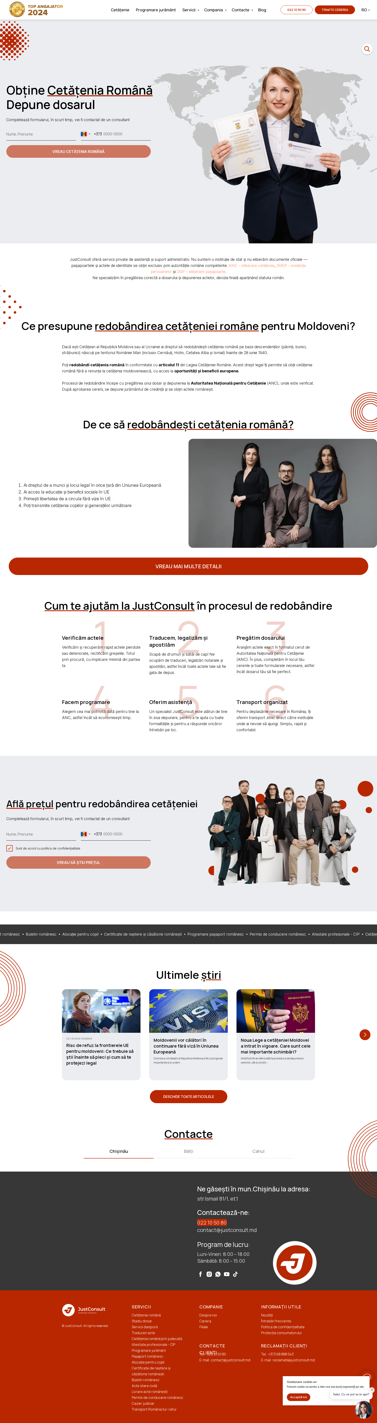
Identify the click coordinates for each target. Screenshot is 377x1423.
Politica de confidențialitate (283, 1327)
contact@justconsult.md (227, 1229)
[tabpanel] (188, 1231)
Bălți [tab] (188, 1151)
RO (364, 9)
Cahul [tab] (258, 1151)
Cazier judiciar (143, 1403)
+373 (272, 1354)
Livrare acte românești (150, 1391)
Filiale (203, 1327)
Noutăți (267, 1315)
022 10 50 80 (212, 1222)
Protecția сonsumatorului (281, 1332)
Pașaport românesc (147, 1356)
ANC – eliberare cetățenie (251, 265)
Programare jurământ (156, 9)
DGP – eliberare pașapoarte (201, 271)
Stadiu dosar (142, 1321)
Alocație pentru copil (148, 1362)
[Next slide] (365, 1034)
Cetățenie (120, 9)
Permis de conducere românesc (157, 1397)
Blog (262, 9)
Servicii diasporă (145, 1327)
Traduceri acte (143, 1332)
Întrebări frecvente (276, 1321)
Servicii (189, 9)
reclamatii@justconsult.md (293, 1360)
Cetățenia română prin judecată (157, 1338)
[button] (335, 9)
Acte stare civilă (144, 1385)
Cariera (205, 1321)
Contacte (241, 9)
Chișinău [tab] (119, 1151)
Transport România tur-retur (154, 1409)
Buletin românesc (145, 1379)
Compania (214, 9)
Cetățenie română (146, 1315)
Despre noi (208, 1315)
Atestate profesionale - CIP (153, 1344)
